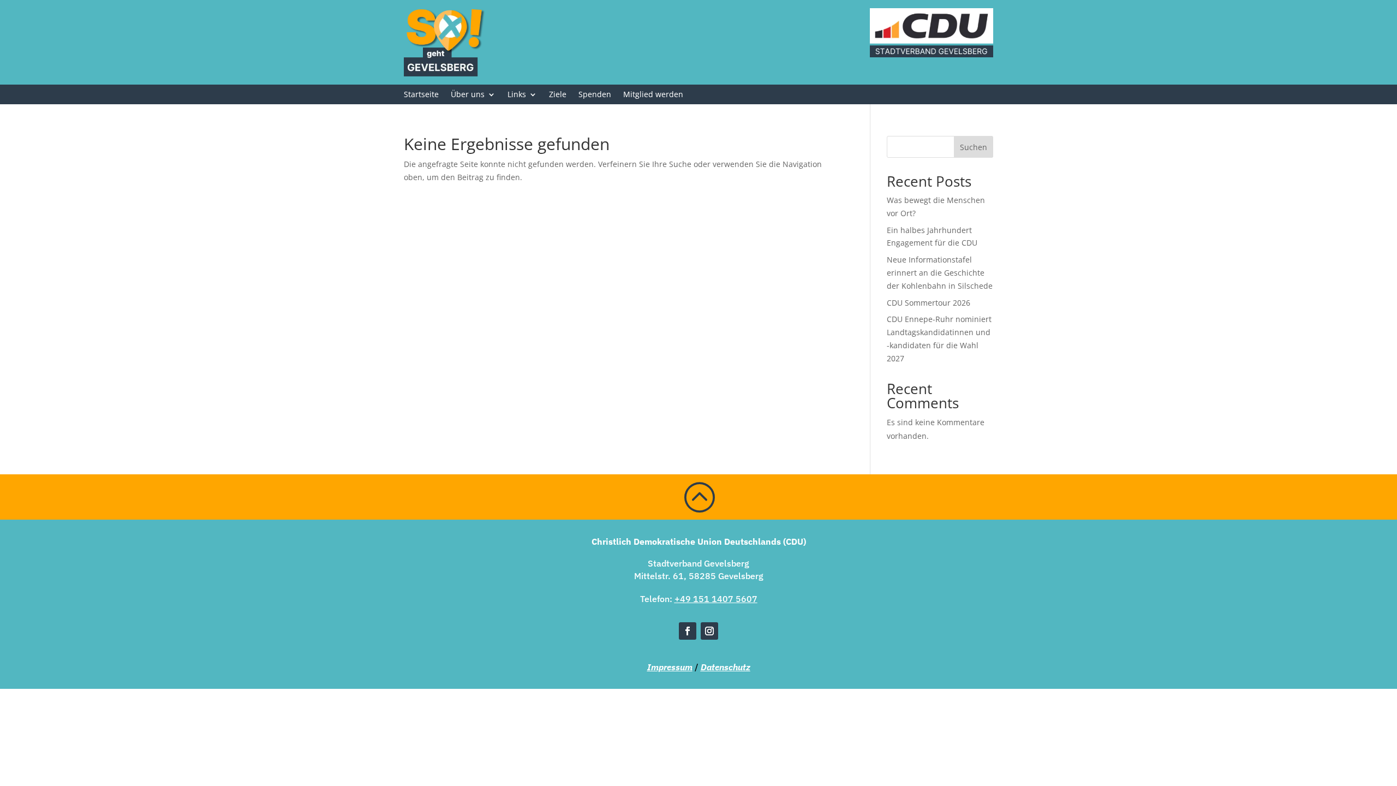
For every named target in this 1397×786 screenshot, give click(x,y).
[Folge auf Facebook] (687, 631)
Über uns (468, 95)
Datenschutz (725, 667)
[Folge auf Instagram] (709, 631)
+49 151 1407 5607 (715, 598)
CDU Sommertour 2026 (928, 302)
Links (517, 95)
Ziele (557, 95)
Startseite (421, 95)
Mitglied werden (653, 95)
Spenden (594, 95)
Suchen (973, 147)
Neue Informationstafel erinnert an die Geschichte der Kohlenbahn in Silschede (940, 272)
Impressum (669, 667)
